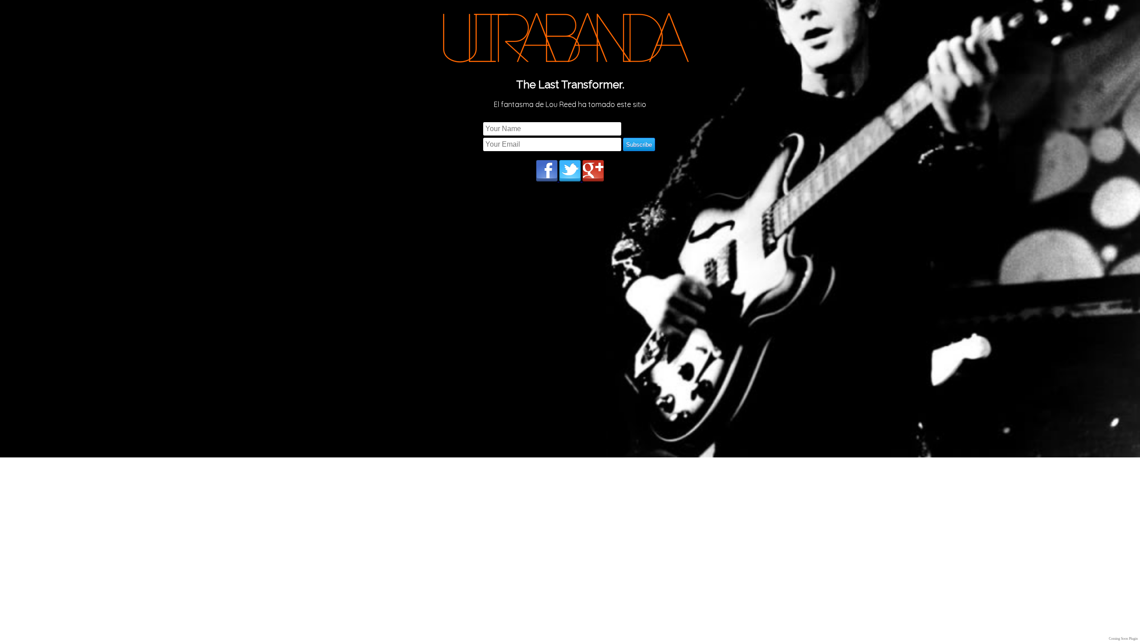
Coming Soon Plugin (1123, 639)
